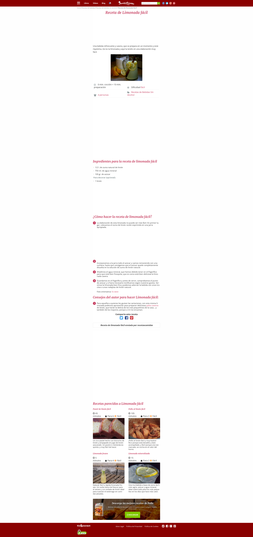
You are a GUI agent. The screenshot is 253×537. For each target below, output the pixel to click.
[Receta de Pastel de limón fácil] (109, 438)
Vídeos (95, 3)
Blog (103, 3)
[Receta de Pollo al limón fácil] (144, 438)
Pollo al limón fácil (136, 409)
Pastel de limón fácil (102, 409)
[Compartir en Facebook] (126, 318)
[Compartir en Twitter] (121, 318)
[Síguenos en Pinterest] (174, 3)
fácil (143, 87)
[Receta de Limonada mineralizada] (144, 483)
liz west (115, 291)
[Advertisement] (126, 29)
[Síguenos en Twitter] (167, 3)
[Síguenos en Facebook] (163, 3)
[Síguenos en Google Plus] (171, 526)
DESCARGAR (133, 515)
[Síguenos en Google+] (170, 3)
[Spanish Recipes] (110, 3)
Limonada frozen (100, 453)
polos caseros (152, 305)
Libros (86, 3)
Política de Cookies (152, 526)
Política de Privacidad (134, 526)
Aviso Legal (120, 526)
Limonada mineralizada (139, 453)
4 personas (103, 94)
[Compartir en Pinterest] (131, 318)
